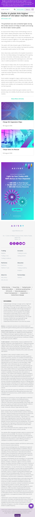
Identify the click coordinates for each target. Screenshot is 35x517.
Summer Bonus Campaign (17, 295)
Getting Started (21, 256)
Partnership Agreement (20, 291)
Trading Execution (26, 287)
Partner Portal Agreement (11, 293)
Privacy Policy (16, 287)
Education (20, 265)
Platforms (3, 265)
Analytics (20, 270)
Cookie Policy (19, 513)
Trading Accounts (22, 253)
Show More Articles (17, 99)
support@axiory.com (17, 230)
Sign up (28, 9)
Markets (3, 253)
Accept (17, 515)
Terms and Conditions (7, 289)
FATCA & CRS (9, 291)
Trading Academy (22, 268)
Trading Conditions (6, 258)
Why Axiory (4, 277)
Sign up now (27, 5)
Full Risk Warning (6, 287)
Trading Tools (5, 256)
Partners (20, 277)
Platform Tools (5, 268)
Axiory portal (20, 9)
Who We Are (4, 280)
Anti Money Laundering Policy (23, 289)
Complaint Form (24, 293)
